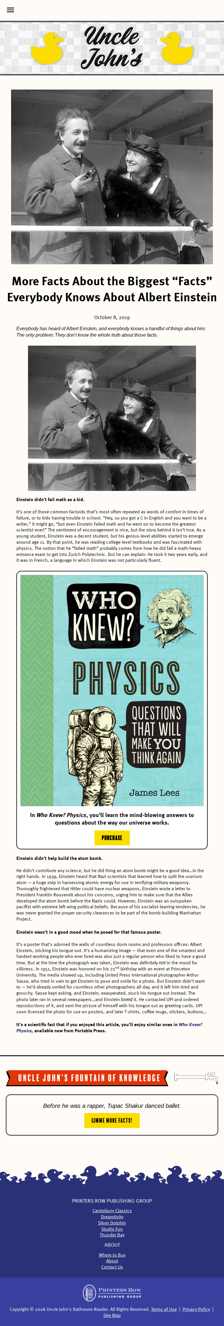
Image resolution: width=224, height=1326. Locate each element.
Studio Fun (112, 1229)
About (112, 1245)
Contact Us (112, 1267)
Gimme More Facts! (112, 1120)
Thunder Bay (112, 1235)
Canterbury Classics (112, 1211)
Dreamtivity (112, 1217)
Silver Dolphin (112, 1223)
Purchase (112, 837)
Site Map (112, 1315)
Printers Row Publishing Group (112, 1201)
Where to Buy (112, 1255)
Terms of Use (164, 1309)
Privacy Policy (196, 1309)
